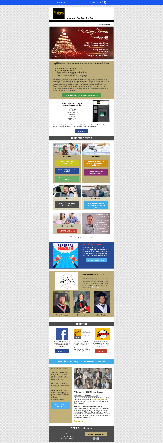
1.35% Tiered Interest (67, 231)
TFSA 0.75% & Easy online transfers (96, 172)
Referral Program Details (96, 260)
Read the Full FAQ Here (60, 405)
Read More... (78, 421)
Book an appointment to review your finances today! (81, 95)
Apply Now (101, 351)
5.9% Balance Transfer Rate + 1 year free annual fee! (96, 205)
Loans (67, 198)
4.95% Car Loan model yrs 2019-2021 (67, 204)
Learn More (96, 287)
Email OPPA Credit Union (96, 434)
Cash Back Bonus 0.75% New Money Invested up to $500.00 (96, 163)
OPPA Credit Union (82, 428)
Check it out (62, 351)
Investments (95, 156)
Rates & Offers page (99, 399)
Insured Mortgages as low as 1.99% (67, 170)
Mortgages (67, 156)
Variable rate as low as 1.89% (67, 178)
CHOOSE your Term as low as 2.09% (67, 162)
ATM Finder (81, 131)
